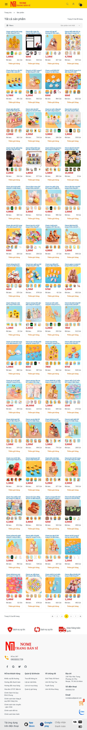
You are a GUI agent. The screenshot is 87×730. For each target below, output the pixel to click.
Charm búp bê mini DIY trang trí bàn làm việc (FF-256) (72, 148)
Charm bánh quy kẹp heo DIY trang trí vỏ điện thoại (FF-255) (53, 148)
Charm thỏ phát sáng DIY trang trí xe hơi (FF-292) (73, 497)
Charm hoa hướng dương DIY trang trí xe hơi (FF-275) (52, 342)
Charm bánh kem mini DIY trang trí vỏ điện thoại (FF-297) (14, 575)
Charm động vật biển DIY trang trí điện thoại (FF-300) (73, 575)
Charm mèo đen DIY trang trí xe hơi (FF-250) (33, 110)
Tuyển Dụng (49, 685)
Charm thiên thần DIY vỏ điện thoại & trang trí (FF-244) (72, 32)
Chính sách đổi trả (10, 710)
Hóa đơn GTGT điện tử (12, 689)
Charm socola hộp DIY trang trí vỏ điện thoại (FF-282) (33, 420)
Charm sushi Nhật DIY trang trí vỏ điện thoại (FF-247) (52, 71)
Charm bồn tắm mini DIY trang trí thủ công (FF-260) (72, 187)
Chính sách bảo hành (11, 714)
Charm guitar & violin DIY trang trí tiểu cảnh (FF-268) (73, 265)
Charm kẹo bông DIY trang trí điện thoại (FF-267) (52, 265)
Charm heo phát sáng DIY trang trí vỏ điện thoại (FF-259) (53, 187)
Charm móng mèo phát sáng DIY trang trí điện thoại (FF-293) (13, 536)
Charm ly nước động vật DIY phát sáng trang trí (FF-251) (53, 110)
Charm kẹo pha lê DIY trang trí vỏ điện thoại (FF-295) (52, 536)
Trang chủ (8, 12)
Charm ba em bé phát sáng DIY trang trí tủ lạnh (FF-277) (14, 381)
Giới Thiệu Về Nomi (52, 678)
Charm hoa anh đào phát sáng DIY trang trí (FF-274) (33, 342)
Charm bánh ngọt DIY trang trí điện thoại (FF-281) (13, 420)
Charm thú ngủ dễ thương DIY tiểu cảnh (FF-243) (52, 32)
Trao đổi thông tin (31, 678)
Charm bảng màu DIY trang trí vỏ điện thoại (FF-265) (13, 265)
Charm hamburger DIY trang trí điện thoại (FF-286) (33, 459)
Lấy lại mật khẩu (30, 682)
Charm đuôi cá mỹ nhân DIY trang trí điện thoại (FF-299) (52, 575)
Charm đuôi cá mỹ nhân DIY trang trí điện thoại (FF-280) (72, 381)
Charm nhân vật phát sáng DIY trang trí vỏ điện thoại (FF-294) (34, 536)
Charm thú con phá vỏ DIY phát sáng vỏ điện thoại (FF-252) (72, 110)
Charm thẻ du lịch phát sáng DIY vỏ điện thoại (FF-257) (13, 187)
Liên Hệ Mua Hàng (51, 689)
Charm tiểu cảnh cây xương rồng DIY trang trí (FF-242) (33, 32)
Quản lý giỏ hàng (31, 689)
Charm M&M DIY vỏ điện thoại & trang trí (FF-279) (53, 381)
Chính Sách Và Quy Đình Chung (11, 694)
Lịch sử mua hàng (31, 685)
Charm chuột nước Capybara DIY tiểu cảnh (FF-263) (52, 226)
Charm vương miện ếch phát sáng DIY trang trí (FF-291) (52, 497)
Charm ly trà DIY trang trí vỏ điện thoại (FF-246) (33, 71)
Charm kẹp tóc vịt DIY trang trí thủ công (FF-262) (33, 226)
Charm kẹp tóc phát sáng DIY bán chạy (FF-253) (14, 148)
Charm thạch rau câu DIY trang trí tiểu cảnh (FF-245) (14, 71)
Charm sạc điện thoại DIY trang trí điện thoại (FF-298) (33, 575)
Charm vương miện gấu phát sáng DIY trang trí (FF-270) (33, 303)
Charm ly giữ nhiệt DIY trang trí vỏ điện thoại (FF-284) (72, 420)
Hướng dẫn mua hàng (12, 685)
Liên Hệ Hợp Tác (51, 682)
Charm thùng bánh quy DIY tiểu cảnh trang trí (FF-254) (33, 148)
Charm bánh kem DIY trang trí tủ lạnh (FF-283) (52, 420)
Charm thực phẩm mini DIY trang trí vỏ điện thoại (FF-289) (14, 497)
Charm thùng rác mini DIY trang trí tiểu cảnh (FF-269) (13, 303)
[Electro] (15, 4)
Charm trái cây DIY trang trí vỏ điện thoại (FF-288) (73, 459)
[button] (67, 4)
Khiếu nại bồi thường (11, 678)
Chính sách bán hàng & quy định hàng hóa (12, 700)
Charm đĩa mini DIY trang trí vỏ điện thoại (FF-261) (14, 226)
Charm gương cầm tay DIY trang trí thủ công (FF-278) (33, 381)
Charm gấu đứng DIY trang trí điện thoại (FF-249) (13, 110)
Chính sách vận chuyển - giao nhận (12, 706)
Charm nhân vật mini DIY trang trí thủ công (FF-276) (73, 342)
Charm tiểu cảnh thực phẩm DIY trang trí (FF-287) (52, 459)
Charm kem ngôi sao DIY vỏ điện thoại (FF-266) (33, 265)
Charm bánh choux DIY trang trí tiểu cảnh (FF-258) (33, 187)
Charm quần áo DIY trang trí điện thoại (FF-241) (14, 32)
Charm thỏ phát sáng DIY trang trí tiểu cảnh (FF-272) (73, 303)
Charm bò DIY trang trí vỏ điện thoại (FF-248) (73, 71)
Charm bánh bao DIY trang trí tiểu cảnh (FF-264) (72, 226)
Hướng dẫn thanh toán (12, 682)
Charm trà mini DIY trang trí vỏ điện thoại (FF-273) (14, 342)
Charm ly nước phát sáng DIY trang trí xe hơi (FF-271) (52, 303)
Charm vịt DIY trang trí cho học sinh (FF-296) (72, 536)
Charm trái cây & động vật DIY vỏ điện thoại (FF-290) (33, 497)
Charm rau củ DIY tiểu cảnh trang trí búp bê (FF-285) (14, 459)
